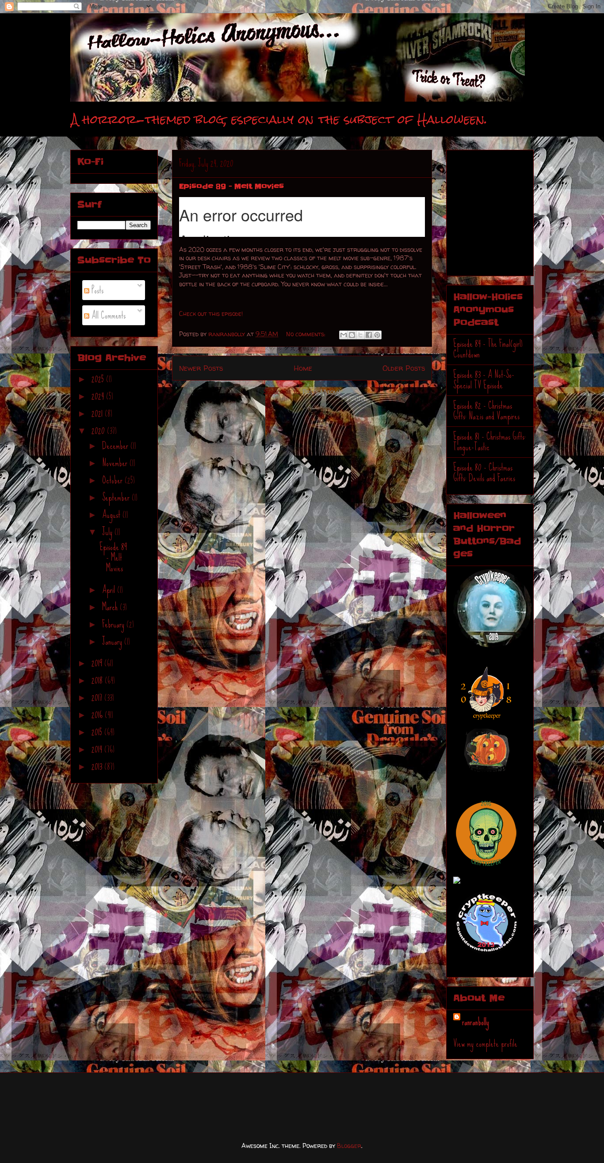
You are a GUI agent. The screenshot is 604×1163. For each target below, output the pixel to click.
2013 (98, 766)
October (113, 480)
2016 (98, 714)
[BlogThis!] (352, 335)
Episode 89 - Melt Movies (231, 186)
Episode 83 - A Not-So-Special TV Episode (483, 380)
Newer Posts (201, 368)
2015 (98, 732)
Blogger (349, 1145)
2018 (98, 680)
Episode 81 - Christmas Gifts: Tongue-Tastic (489, 442)
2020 (99, 430)
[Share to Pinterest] (377, 335)
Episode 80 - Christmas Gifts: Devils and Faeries (484, 472)
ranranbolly (475, 1021)
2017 (98, 697)
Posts (96, 290)
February (114, 624)
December (116, 445)
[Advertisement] (508, 208)
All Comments (107, 315)
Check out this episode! (211, 313)
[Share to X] (360, 335)
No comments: (306, 334)
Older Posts (403, 368)
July (108, 531)
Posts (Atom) (321, 392)
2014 (98, 749)
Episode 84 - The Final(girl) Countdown (488, 349)
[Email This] (343, 335)
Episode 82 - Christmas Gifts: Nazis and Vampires (486, 411)
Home (303, 368)
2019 (98, 663)
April (109, 589)
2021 (98, 413)
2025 (99, 379)
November (116, 462)
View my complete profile (485, 1043)
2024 (99, 396)
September (117, 497)
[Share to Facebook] (368, 335)
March (111, 607)
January (113, 641)
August (112, 514)
